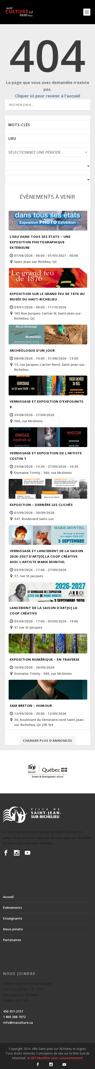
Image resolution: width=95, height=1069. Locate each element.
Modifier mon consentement (60, 1058)
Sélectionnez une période (34, 152)
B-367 (32, 1058)
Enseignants (12, 918)
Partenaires (12, 940)
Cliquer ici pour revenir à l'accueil (47, 95)
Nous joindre (13, 929)
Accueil (8, 897)
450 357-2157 (13, 1011)
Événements (12, 907)
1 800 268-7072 (14, 1017)
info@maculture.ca (18, 1022)
